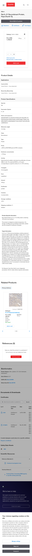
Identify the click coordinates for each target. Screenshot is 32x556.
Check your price (11, 58)
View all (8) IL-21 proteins (16, 21)
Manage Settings (16, 541)
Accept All (16, 551)
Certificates (16, 25)
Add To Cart (16, 63)
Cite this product (16, 356)
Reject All (16, 546)
